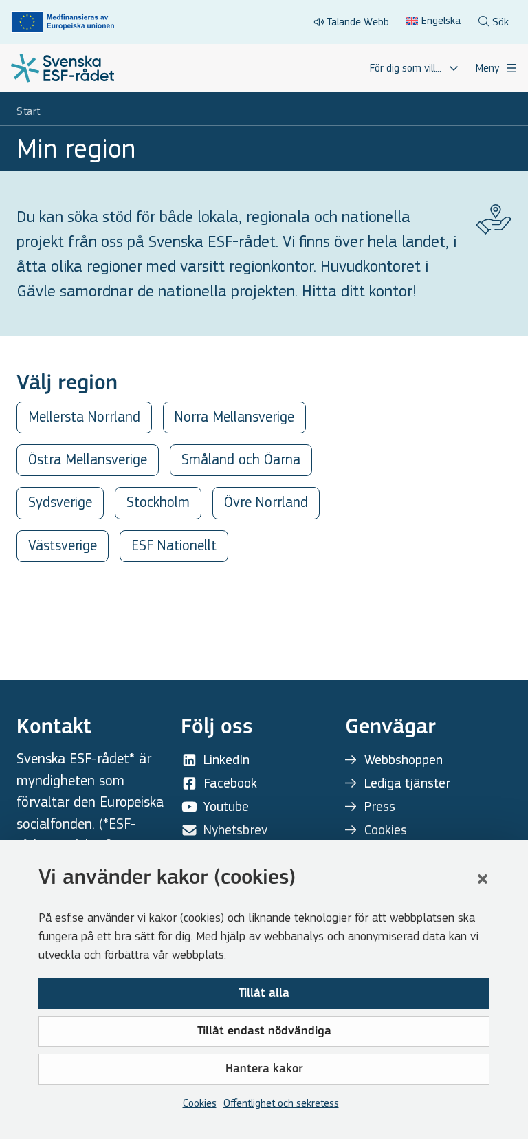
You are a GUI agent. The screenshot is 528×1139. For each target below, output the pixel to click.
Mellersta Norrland (84, 417)
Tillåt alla (264, 994)
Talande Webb (358, 21)
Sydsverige (60, 502)
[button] (483, 879)
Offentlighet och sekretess (281, 1102)
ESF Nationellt (174, 545)
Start (28, 111)
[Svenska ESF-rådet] (62, 68)
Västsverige (62, 545)
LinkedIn (227, 760)
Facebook (230, 783)
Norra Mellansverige (234, 417)
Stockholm (158, 502)
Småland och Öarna (241, 459)
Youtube (226, 806)
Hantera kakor (264, 1069)
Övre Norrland (266, 502)
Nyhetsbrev (235, 830)
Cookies (200, 1102)
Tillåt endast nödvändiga (264, 1032)
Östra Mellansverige (87, 459)
